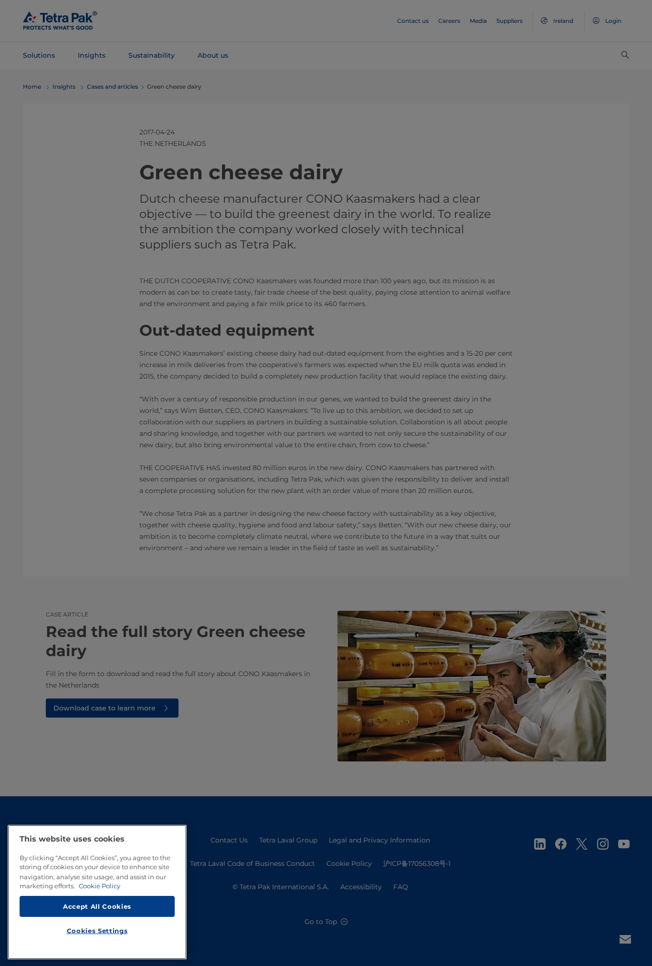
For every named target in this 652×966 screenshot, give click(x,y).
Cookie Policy (99, 886)
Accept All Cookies (97, 906)
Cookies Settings (97, 931)
